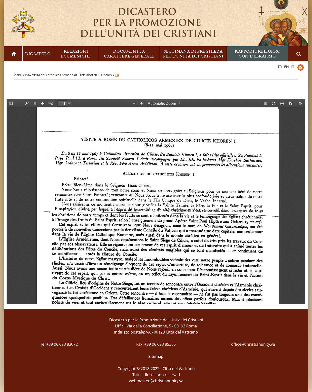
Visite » (19, 75)
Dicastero (37, 53)
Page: (51, 103)
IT (292, 66)
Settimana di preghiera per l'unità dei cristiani (193, 53)
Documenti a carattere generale (129, 53)
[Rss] (300, 67)
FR (280, 66)
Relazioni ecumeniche (76, 53)
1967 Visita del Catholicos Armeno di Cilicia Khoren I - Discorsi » (70, 75)
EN (286, 66)
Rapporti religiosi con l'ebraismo (257, 53)
